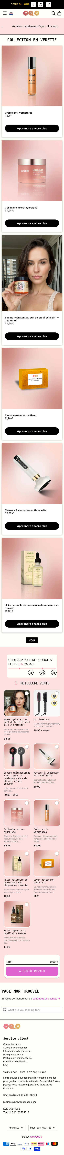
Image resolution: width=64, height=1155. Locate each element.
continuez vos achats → (46, 998)
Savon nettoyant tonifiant (20, 415)
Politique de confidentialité (17, 1058)
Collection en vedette (32, 40)
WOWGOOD (36, 1137)
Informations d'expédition (17, 1051)
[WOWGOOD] (31, 13)
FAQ (5, 1064)
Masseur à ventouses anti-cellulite (25, 510)
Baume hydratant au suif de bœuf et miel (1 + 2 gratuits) (32, 319)
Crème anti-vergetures (18, 112)
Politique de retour (13, 1054)
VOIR (32, 640)
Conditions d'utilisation (15, 1061)
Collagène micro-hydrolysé (21, 207)
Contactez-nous (12, 1044)
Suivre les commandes (15, 1047)
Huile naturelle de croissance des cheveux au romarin (32, 607)
